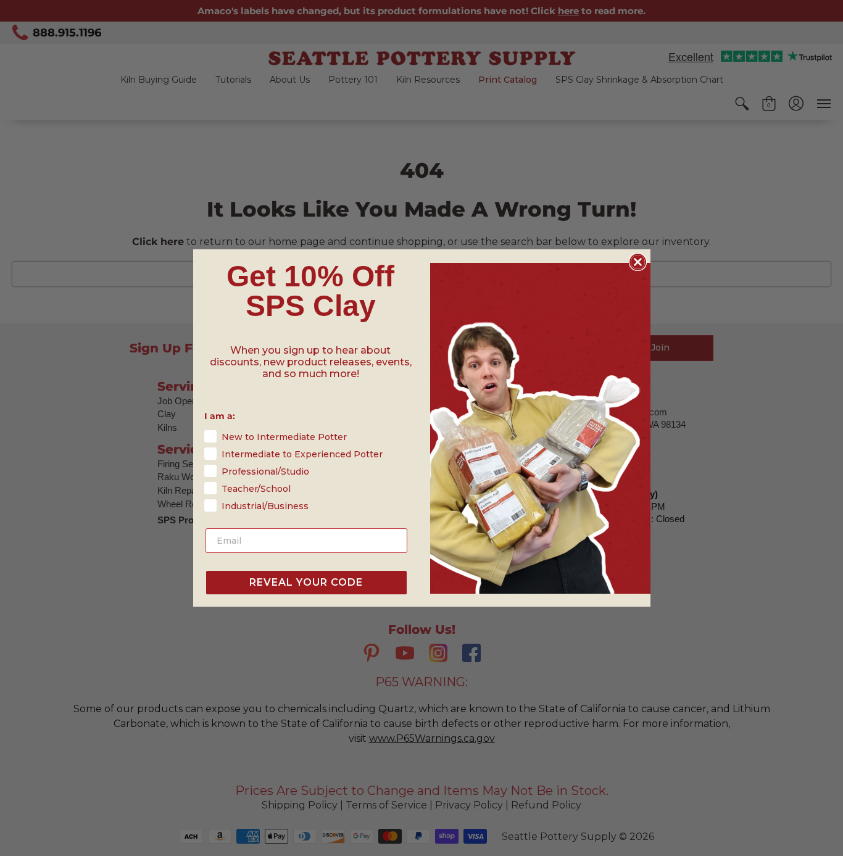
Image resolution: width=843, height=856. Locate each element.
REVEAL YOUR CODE (306, 582)
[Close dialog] (638, 262)
